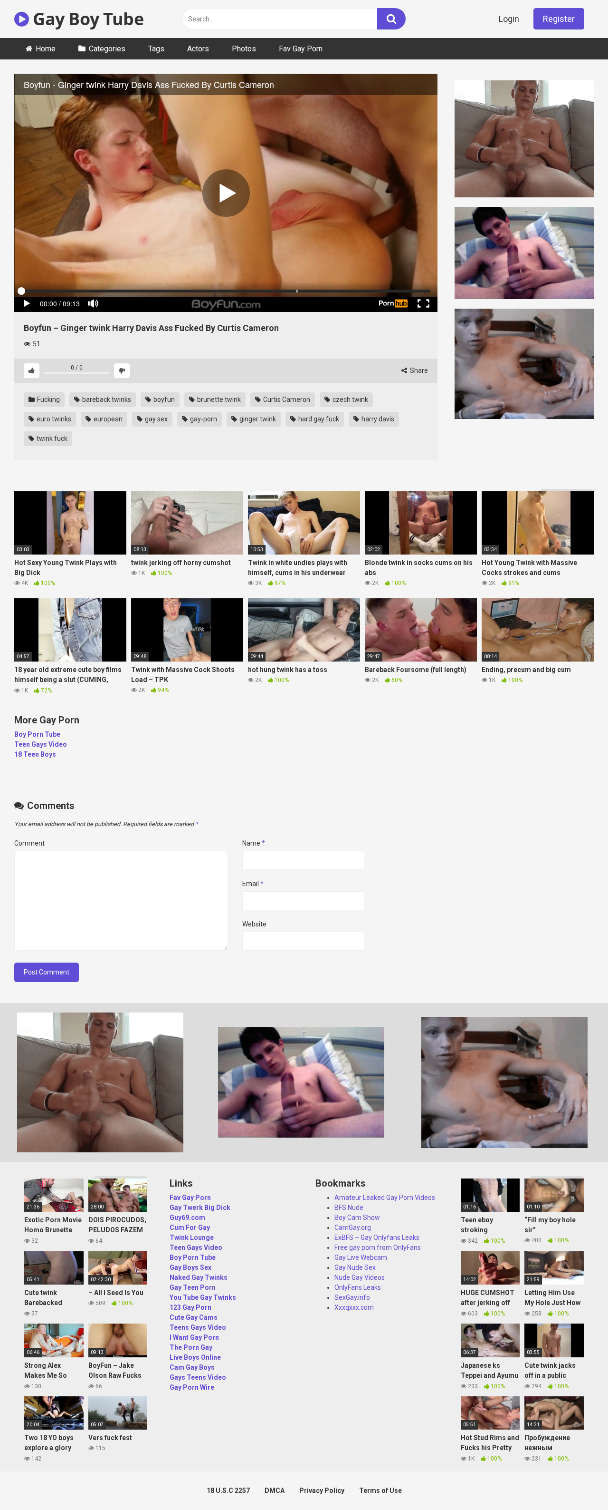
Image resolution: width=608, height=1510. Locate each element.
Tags (156, 48)
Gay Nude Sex (355, 1267)
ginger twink (257, 419)
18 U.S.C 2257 (228, 1490)
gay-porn (203, 419)
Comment (29, 843)
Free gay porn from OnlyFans (377, 1247)
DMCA (275, 1490)
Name (253, 843)
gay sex (155, 419)
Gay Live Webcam (360, 1257)
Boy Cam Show (357, 1217)
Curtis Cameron (286, 399)
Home (46, 48)
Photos (244, 48)
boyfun (163, 399)
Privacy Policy (321, 1490)
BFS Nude (348, 1207)
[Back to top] (576, 1481)
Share (418, 370)
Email (253, 883)
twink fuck (51, 438)
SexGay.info (352, 1297)
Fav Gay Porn (301, 48)
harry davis (377, 419)
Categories (107, 48)
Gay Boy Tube (86, 18)
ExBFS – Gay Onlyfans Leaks (376, 1237)
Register (559, 19)
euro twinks (53, 419)
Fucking (48, 399)
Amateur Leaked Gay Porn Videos (384, 1197)
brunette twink (218, 399)
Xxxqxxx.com (354, 1307)
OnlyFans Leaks (357, 1287)
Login (509, 19)
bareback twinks (106, 399)
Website (254, 924)
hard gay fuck (318, 419)
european (107, 419)
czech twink (349, 399)
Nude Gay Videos (359, 1277)
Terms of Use (380, 1490)
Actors (198, 48)
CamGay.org (352, 1227)
